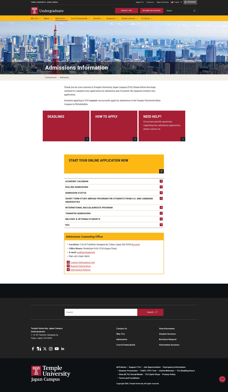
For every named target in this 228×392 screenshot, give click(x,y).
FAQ (67, 225)
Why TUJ (34, 18)
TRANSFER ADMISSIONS (78, 213)
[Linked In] (63, 349)
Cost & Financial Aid (79, 18)
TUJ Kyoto (145, 18)
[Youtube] (57, 349)
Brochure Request (167, 339)
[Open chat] (222, 379)
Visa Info (97, 18)
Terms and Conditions (129, 378)
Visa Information (167, 328)
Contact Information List (82, 262)
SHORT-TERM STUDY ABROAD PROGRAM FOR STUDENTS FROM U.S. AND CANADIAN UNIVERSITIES (109, 200)
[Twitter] (45, 349)
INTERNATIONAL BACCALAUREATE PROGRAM (89, 207)
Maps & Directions (163, 2)
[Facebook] (33, 349)
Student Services (128, 18)
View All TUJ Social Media (131, 374)
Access (135, 244)
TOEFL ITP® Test (148, 370)
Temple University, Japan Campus (44, 2)
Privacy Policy (169, 374)
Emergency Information (174, 367)
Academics (111, 18)
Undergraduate (51, 77)
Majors (47, 18)
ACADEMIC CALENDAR (76, 181)
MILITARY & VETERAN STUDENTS (82, 219)
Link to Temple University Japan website (54, 373)
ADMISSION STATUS (75, 192)
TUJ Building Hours (186, 370)
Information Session (80, 269)
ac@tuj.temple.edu (86, 252)
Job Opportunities (152, 367)
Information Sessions (169, 345)
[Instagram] (51, 349)
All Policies (121, 367)
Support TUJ (140, 2)
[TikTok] (39, 349)
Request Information (80, 266)
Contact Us (150, 2)
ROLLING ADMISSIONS (76, 187)
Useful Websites (166, 370)
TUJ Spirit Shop (152, 374)
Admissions (60, 18)
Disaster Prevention (128, 370)
